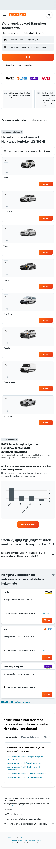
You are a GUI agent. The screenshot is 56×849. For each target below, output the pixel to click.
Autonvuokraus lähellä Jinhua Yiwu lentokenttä (26, 773)
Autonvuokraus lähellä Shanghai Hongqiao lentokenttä (25, 758)
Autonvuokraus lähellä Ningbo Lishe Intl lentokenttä (23, 768)
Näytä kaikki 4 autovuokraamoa (15, 702)
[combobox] (11, 33)
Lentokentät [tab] (11, 737)
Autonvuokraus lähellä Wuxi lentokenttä (24, 763)
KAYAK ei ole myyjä (13, 813)
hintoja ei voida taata (19, 806)
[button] (5, 15)
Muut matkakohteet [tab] (30, 737)
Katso (45, 184)
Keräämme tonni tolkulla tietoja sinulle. (22, 818)
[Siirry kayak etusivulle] (17, 14)
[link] (28, 524)
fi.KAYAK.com (11, 838)
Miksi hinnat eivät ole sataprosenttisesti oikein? (26, 823)
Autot (21, 838)
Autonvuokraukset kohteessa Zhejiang (26, 840)
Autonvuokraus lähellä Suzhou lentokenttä (25, 777)
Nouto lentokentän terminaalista (18, 65)
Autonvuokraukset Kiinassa (36, 838)
